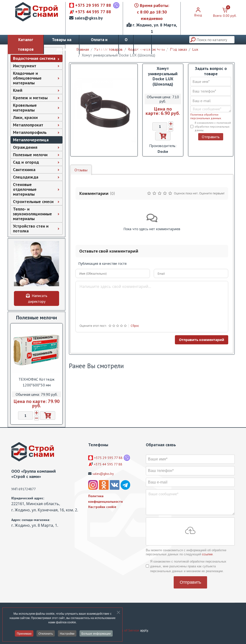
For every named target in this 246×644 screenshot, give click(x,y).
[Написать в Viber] (116, 5)
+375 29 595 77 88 (93, 5)
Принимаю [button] (24, 633)
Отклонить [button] (45, 633)
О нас (126, 44)
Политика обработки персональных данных (205, 116)
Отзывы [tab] (80, 169)
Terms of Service (126, 630)
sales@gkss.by (89, 18)
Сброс (135, 326)
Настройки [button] (67, 633)
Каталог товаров (26, 44)
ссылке (207, 554)
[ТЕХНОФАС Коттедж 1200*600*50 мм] (36, 349)
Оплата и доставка (99, 44)
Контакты (164, 49)
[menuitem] (36, 58)
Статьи (142, 49)
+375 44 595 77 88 (93, 11)
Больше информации (96, 633)
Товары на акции (61, 44)
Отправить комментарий (201, 340)
